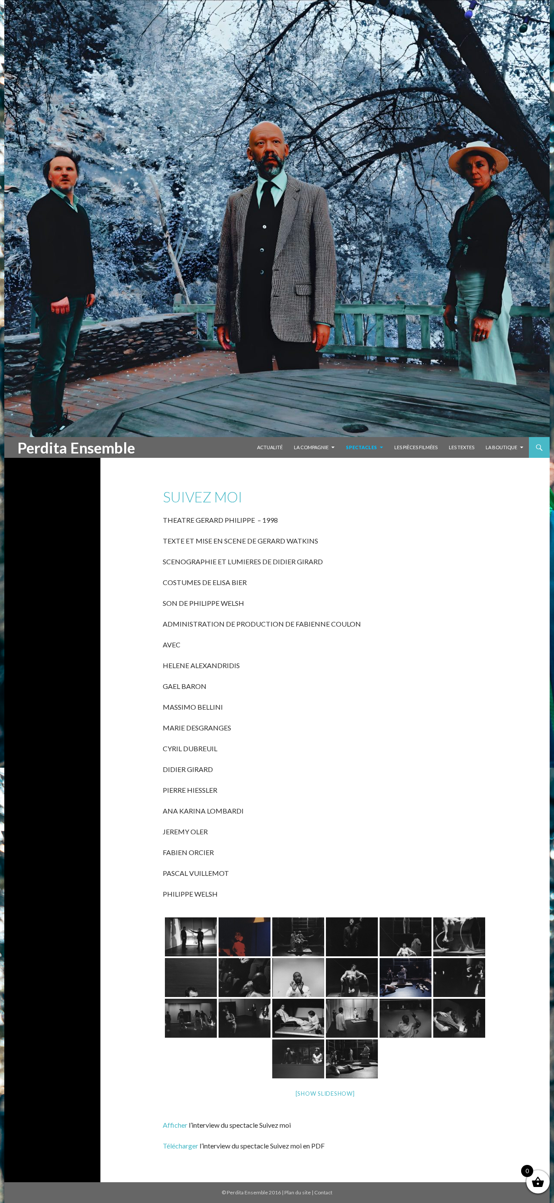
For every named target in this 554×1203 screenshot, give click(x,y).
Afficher (175, 1125)
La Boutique (501, 447)
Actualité (270, 447)
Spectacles (361, 447)
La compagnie (311, 447)
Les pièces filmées (416, 447)
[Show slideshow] (325, 1093)
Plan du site (297, 1192)
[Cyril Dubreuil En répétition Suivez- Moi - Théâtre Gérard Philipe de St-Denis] (459, 936)
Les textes (461, 447)
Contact (323, 1192)
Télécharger (180, 1146)
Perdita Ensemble (76, 447)
